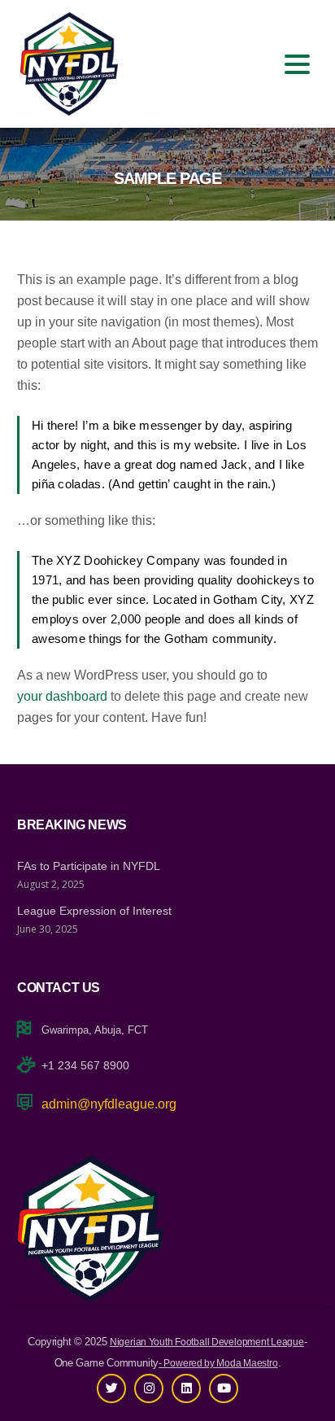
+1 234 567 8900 (85, 1065)
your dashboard (62, 696)
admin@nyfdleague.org (108, 1104)
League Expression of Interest (94, 910)
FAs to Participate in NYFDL (88, 865)
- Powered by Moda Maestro (218, 1363)
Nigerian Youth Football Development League (207, 1342)
